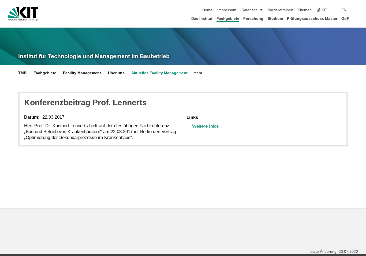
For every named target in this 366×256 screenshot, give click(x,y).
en (343, 10)
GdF (345, 19)
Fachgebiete (227, 19)
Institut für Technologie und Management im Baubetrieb (94, 56)
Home (207, 10)
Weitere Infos (205, 126)
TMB (22, 73)
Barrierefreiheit (280, 10)
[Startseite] (356, 18)
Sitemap (305, 10)
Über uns (116, 73)
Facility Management (82, 73)
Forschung (253, 19)
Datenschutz (252, 10)
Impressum (226, 10)
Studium (275, 19)
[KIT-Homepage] (23, 14)
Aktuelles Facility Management (159, 73)
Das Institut (201, 19)
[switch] (356, 10)
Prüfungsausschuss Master (312, 19)
